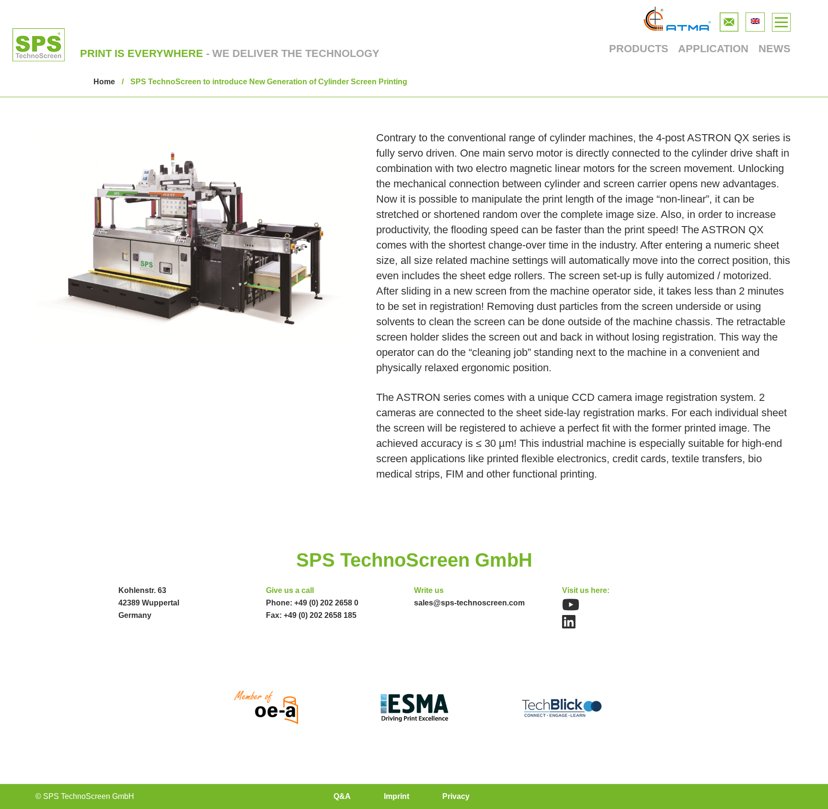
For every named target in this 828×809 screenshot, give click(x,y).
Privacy (456, 796)
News (775, 49)
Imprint (396, 796)
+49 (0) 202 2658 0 (326, 603)
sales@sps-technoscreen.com (469, 603)
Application (713, 49)
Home (104, 82)
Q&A (342, 796)
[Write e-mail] (729, 20)
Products (638, 49)
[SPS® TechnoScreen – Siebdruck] (38, 44)
